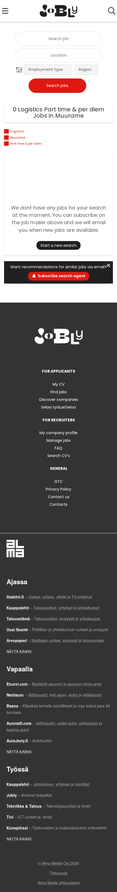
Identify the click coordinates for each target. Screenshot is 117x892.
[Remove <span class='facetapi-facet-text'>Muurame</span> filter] (6, 137)
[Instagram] (50, 355)
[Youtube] (76, 355)
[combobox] (58, 39)
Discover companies (58, 399)
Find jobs (58, 392)
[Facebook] (41, 355)
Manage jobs (59, 440)
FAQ (58, 448)
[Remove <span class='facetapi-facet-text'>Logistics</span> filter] (6, 131)
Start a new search (58, 245)
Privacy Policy (58, 489)
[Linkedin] (59, 355)
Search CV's (58, 455)
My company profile (58, 433)
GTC (58, 481)
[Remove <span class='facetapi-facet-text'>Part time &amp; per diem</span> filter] (6, 143)
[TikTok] (68, 355)
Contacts (58, 504)
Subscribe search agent (61, 276)
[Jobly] (59, 11)
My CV (58, 384)
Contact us (58, 497)
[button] (20, 70)
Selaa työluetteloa (58, 407)
